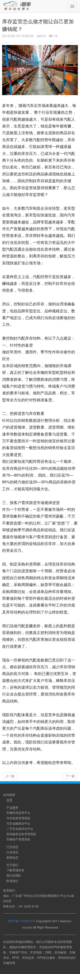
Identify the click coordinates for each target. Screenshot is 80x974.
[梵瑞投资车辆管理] (18, 6)
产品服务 (12, 807)
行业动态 (12, 846)
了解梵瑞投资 (15, 870)
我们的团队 (13, 875)
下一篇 (70, 776)
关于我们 (12, 865)
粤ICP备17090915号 (21, 921)
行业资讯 (12, 852)
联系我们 (12, 881)
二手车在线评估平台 (19, 828)
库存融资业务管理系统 (21, 834)
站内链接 (9, 794)
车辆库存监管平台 (18, 812)
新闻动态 (12, 857)
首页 (9, 800)
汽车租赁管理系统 (18, 818)
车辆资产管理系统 (18, 839)
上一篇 (9, 776)
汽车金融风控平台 (18, 823)
